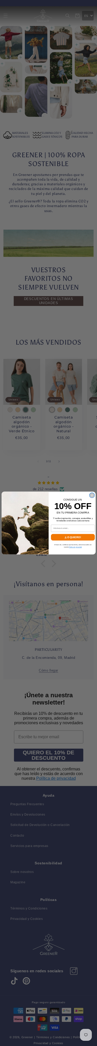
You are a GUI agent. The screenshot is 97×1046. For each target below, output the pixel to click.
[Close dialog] (91, 495)
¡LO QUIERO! (73, 537)
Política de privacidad (75, 547)
